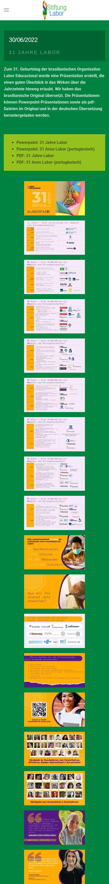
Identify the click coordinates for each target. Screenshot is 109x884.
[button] (6, 10)
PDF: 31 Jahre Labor (35, 155)
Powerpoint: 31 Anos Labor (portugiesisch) (55, 149)
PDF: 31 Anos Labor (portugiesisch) (48, 162)
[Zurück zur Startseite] (54, 10)
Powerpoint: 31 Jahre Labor (41, 142)
